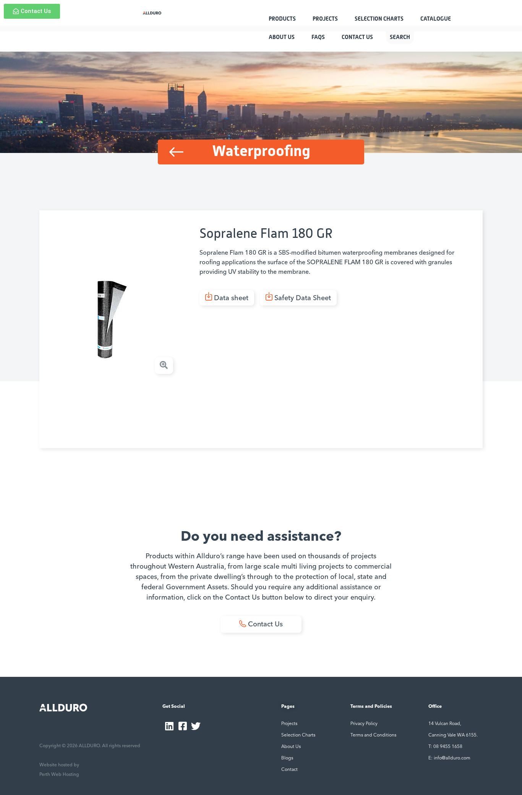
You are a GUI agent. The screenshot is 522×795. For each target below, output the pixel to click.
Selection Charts (379, 18)
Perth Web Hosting (59, 774)
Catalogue (435, 18)
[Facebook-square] (182, 726)
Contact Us (357, 37)
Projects (325, 18)
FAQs (318, 37)
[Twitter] (196, 726)
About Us (282, 37)
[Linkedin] (169, 726)
